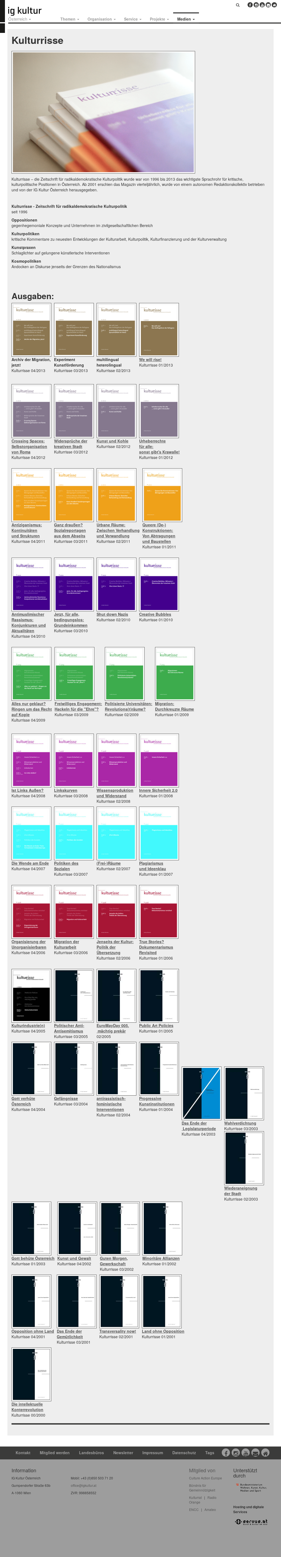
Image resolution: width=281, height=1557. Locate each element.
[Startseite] (31, 11)
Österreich (18, 19)
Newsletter (123, 1452)
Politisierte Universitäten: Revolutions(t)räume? (128, 706)
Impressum (152, 1452)
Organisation (100, 19)
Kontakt (23, 1452)
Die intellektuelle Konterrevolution (27, 1406)
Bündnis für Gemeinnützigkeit (202, 1487)
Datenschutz (184, 1452)
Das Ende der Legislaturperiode (199, 1125)
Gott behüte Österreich (33, 1258)
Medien (184, 19)
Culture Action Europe (205, 1478)
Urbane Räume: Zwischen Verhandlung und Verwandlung (118, 530)
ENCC (194, 1509)
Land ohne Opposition (163, 1331)
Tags (209, 1452)
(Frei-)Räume (109, 863)
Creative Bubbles (155, 614)
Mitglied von (202, 1470)
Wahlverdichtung (240, 1123)
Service (131, 19)
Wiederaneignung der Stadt (240, 1190)
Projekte (158, 19)
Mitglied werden (55, 1452)
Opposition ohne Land (33, 1331)
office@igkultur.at (83, 1485)
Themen (68, 19)
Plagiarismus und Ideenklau (152, 865)
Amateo (210, 1509)
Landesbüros (91, 1452)
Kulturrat (195, 1497)
